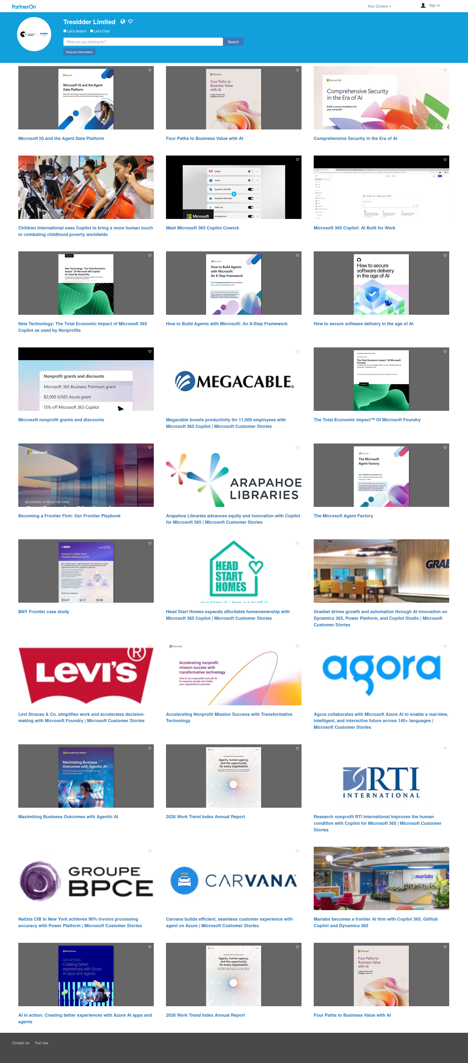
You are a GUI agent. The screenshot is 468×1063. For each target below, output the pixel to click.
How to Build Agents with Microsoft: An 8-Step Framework (227, 323)
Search (233, 41)
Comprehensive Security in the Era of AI (355, 138)
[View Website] (122, 21)
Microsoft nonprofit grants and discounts (61, 419)
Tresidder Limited (89, 21)
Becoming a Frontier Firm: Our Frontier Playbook (69, 515)
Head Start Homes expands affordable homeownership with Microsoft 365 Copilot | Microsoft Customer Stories (228, 614)
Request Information (79, 52)
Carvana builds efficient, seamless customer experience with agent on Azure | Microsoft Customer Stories (229, 922)
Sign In (434, 5)
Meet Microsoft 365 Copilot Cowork (202, 228)
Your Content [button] (378, 6)
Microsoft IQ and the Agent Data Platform (61, 138)
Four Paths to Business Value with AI (204, 138)
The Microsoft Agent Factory (343, 515)
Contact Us (20, 1042)
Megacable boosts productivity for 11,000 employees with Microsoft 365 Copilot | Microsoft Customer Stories (226, 422)
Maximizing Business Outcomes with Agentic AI (68, 816)
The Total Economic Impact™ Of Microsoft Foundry (367, 419)
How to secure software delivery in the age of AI (363, 323)
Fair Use (41, 1042)
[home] (34, 34)
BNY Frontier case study (43, 611)
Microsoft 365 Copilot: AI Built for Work (354, 228)
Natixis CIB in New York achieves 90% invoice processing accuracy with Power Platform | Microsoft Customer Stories (80, 922)
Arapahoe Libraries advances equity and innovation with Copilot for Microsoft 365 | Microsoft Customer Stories (233, 518)
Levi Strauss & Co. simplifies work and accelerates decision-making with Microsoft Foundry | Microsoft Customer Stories (81, 717)
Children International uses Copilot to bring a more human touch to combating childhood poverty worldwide (85, 231)
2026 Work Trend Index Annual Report (205, 816)
